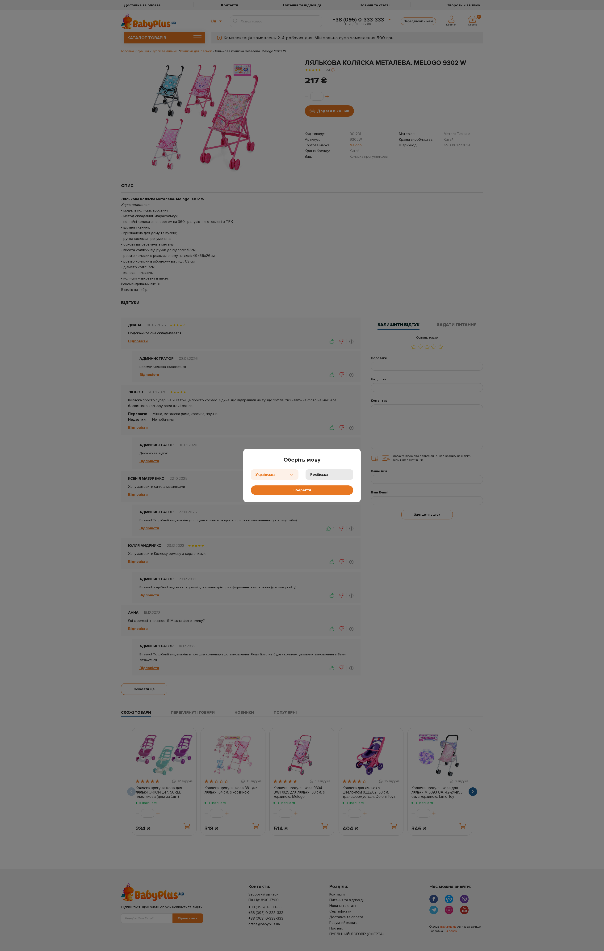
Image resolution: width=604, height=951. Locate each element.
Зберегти (302, 490)
